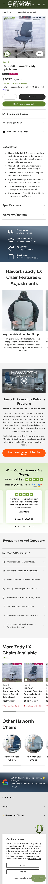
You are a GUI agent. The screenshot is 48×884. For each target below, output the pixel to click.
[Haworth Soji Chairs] (33, 743)
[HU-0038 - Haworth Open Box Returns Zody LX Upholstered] (33, 672)
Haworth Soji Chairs (34, 758)
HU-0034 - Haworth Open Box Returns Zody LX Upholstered (11, 692)
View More (24, 512)
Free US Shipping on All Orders (14, 83)
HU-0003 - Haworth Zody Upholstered (22, 12)
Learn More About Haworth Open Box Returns (24, 453)
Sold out (32, 97)
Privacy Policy (34, 858)
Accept (22, 865)
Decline (22, 871)
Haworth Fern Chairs (12, 758)
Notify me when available (24, 104)
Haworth (5, 62)
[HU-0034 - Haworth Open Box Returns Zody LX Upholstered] (12, 672)
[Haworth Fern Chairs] (12, 743)
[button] (44, 4)
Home (4, 12)
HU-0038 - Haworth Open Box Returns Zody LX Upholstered (33, 692)
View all (5, 657)
